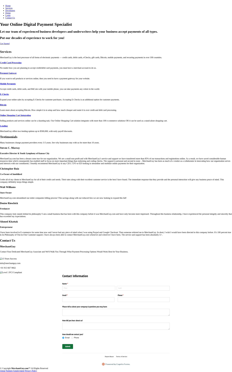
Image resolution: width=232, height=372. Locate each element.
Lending (4, 126)
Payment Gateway (8, 73)
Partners (9, 371)
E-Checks (4, 94)
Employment (18, 371)
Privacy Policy (31, 371)
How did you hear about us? (72, 320)
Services (8, 8)
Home (8, 6)
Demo (8, 13)
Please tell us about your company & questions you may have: (84, 306)
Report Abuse (109, 356)
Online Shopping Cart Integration (15, 115)
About (2, 371)
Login (7, 15)
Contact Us (10, 18)
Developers (10, 10)
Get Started (5, 43)
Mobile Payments (8, 84)
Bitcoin (3, 105)
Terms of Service (121, 356)
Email (68, 295)
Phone (124, 295)
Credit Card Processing (10, 63)
